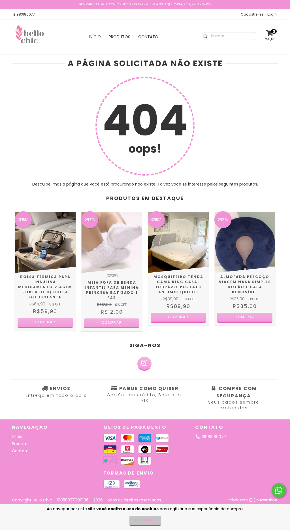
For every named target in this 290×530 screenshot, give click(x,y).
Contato (148, 37)
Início (95, 37)
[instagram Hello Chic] (144, 364)
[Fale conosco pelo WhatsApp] (279, 490)
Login (272, 14)
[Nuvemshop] (253, 501)
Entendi (145, 520)
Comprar (45, 322)
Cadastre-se (252, 14)
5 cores (111, 276)
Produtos (119, 37)
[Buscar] (204, 35)
